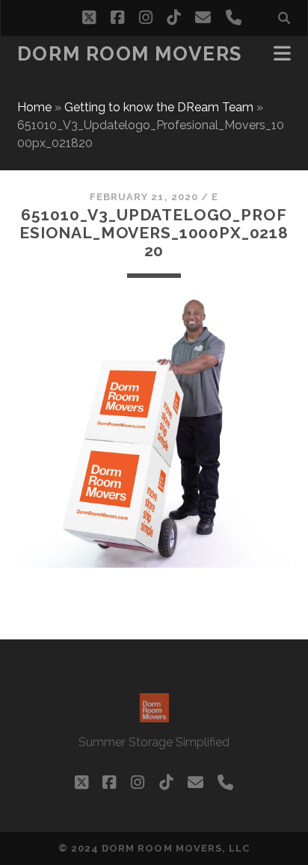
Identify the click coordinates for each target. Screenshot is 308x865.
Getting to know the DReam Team (158, 107)
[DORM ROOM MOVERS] (154, 715)
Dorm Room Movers (129, 54)
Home (34, 107)
